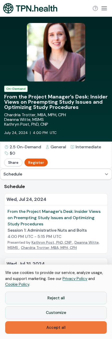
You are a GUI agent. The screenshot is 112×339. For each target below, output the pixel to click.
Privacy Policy (75, 278)
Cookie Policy (17, 284)
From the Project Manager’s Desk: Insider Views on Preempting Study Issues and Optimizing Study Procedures (54, 218)
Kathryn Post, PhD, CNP (26, 124)
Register (36, 162)
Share (13, 162)
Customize (56, 312)
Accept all (56, 327)
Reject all (56, 298)
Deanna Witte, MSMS (24, 119)
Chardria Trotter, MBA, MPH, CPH (35, 115)
